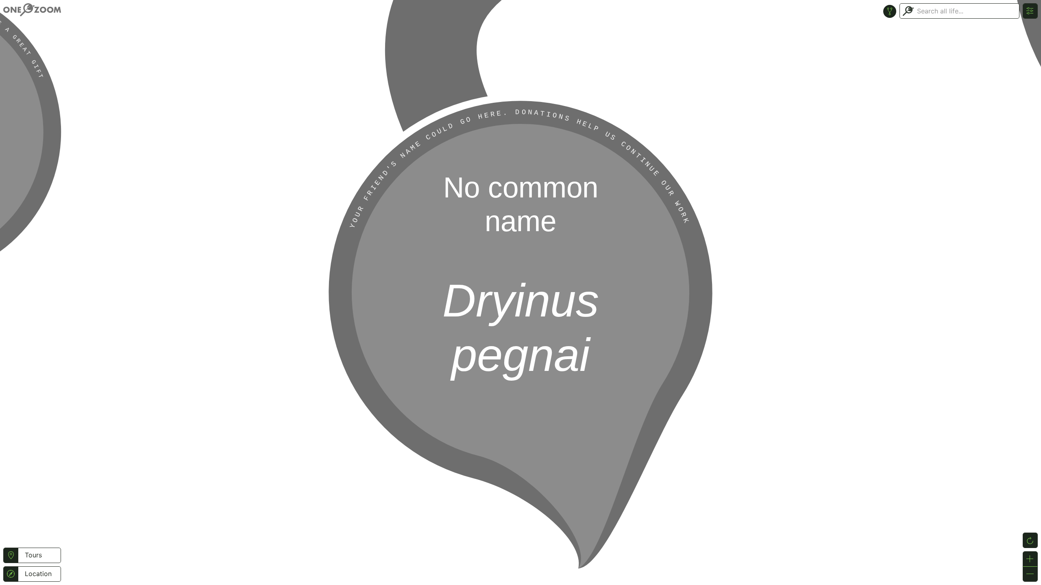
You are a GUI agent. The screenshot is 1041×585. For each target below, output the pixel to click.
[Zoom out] (1030, 574)
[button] (11, 555)
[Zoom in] (1030, 559)
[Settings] (1030, 11)
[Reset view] (1030, 540)
